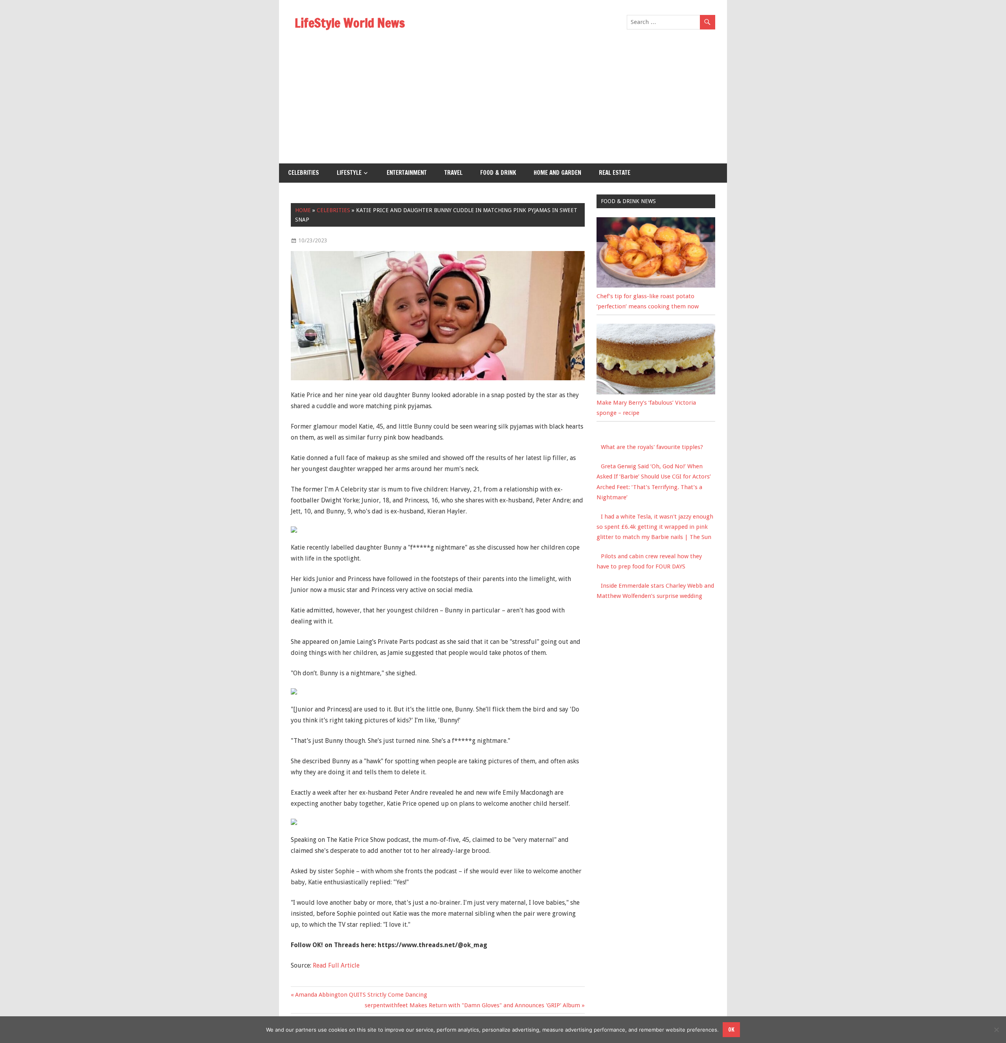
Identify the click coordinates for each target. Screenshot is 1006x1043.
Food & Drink (498, 173)
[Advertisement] (503, 104)
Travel (453, 173)
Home (303, 210)
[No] (996, 1030)
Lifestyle (349, 173)
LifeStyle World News (350, 23)
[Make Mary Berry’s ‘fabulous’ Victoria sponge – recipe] (656, 392)
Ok (731, 1030)
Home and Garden (557, 173)
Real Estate (614, 173)
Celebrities (303, 173)
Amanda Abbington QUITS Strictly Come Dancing (361, 994)
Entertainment (407, 173)
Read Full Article (336, 965)
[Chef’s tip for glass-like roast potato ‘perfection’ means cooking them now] (656, 285)
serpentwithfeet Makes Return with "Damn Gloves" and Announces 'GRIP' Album (472, 1005)
